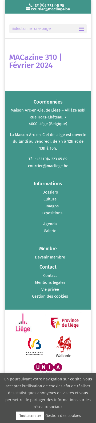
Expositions (52, 213)
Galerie (50, 230)
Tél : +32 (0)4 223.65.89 (48, 159)
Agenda (50, 223)
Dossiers (50, 192)
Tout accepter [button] (30, 416)
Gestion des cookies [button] (50, 296)
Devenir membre (50, 257)
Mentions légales (50, 282)
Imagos (52, 206)
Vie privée (50, 289)
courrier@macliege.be (48, 165)
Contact (50, 275)
